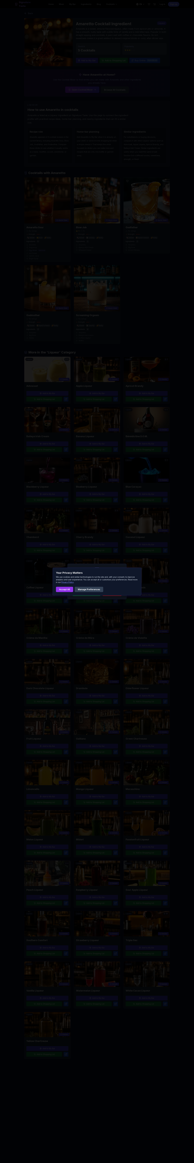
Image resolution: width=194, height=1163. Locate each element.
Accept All (64, 589)
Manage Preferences (89, 589)
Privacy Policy (67, 582)
